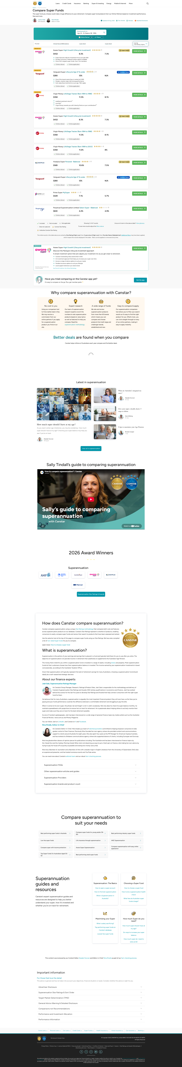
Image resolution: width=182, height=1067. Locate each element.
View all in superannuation (91, 448)
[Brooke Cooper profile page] (121, 432)
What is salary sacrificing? (105, 923)
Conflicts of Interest (98, 1046)
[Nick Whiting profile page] (121, 417)
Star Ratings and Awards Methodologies (130, 1046)
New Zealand (91, 1047)
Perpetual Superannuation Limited (75, 208)
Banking (140, 1030)
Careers (116, 1046)
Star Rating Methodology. (70, 268)
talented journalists (95, 729)
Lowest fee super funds (105, 934)
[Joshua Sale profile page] (35, 22)
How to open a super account (105, 888)
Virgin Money (72, 94)
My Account (54, 1038)
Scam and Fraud (109, 1046)
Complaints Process (101, 1047)
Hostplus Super (66, 162)
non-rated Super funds (55, 641)
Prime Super (61, 193)
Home (34, 7)
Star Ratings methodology (84, 629)
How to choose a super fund (133, 888)
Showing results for (82, 31)
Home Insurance (116, 1030)
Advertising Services (81, 1047)
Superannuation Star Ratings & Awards (91, 594)
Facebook (82, 722)
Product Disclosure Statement (129, 1058)
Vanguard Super (69, 72)
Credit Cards (77, 1030)
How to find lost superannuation (105, 892)
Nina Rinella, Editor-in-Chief (53, 725)
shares (113, 663)
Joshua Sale (41, 20)
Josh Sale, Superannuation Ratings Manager (59, 684)
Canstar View (61, 1038)
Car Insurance (130, 1030)
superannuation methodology (75, 325)
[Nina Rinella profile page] (48, 22)
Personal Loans (54, 1030)
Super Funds (88, 1030)
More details (138, 51)
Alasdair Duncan (84, 958)
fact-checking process (93, 756)
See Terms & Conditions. (58, 268)
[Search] (147, 3)
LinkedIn (61, 722)
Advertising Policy (86, 1046)
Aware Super (72, 50)
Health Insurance (101, 1030)
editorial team (70, 756)
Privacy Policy (45, 1046)
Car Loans (66, 1030)
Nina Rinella (55, 20)
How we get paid (76, 1046)
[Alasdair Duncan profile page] (40, 439)
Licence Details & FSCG (64, 1046)
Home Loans (42, 1030)
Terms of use (53, 1046)
